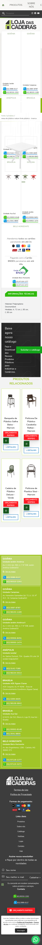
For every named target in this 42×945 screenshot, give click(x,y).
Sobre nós (31, 5)
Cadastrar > (35, 877)
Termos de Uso (21, 789)
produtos (10, 116)
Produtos (16, 5)
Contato (21, 846)
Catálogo (21, 831)
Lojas (21, 841)
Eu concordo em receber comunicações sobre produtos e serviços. (23, 884)
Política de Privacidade (25, 922)
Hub (21, 851)
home (3, 116)
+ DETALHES (11, 447)
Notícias (21, 836)
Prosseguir (21, 930)
